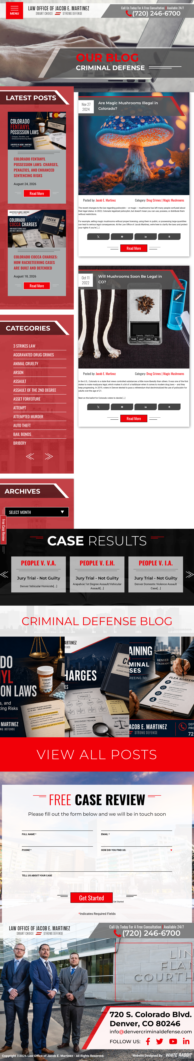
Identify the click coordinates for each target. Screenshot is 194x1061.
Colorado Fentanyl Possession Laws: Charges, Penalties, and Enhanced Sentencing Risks (36, 167)
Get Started (91, 897)
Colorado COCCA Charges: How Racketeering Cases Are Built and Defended (36, 262)
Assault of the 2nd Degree (34, 390)
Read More (37, 193)
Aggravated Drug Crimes (33, 355)
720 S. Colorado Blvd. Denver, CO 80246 (151, 1019)
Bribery (19, 443)
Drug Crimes (153, 200)
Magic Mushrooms (173, 200)
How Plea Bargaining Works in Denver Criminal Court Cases (161, 658)
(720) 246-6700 (156, 13)
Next (49, 456)
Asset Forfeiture (26, 399)
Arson (18, 372)
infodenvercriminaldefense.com (151, 1032)
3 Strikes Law (24, 346)
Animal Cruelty (25, 363)
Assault (19, 381)
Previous (30, 456)
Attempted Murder (28, 416)
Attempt (19, 408)
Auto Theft (22, 425)
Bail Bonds (22, 434)
